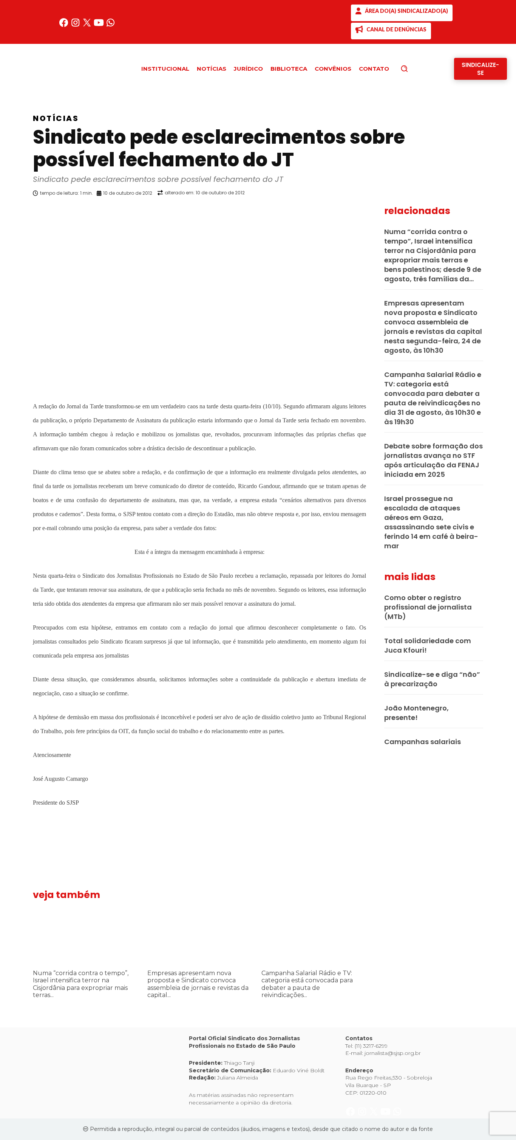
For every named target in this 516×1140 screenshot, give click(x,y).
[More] (373, 212)
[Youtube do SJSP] (99, 25)
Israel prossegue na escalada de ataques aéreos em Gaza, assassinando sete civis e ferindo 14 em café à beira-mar (431, 522)
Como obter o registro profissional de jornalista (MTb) (428, 607)
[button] (417, 68)
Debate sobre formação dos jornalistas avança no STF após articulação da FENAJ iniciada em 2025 (433, 460)
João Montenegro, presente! (416, 712)
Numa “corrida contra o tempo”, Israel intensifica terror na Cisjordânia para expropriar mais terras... (80, 984)
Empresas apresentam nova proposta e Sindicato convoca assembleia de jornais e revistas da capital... (198, 984)
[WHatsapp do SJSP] (110, 25)
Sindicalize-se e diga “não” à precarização (432, 679)
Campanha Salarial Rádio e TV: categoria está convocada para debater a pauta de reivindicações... (307, 984)
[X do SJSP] (88, 25)
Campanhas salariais (422, 741)
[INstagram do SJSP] (76, 25)
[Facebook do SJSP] (64, 25)
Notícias (56, 118)
